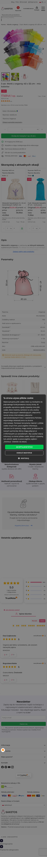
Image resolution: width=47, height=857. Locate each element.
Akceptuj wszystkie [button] (24, 447)
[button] (23, 458)
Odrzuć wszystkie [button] (24, 453)
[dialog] (23, 428)
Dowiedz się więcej (19, 442)
